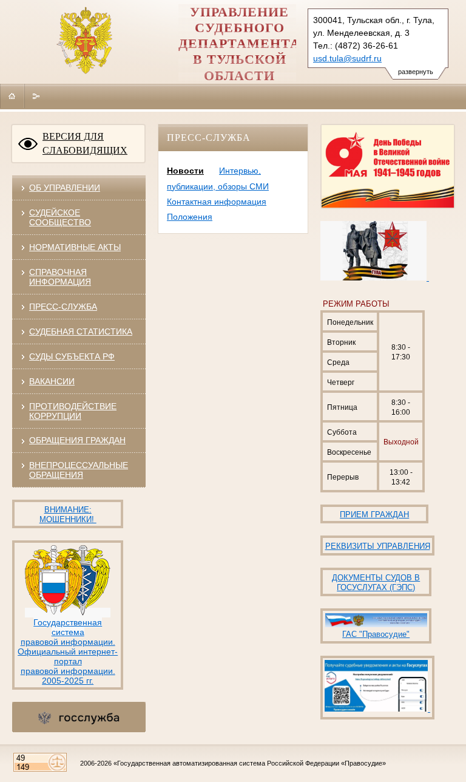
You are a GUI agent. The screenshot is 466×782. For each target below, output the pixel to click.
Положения (189, 217)
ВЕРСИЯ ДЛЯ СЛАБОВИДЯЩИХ (84, 143)
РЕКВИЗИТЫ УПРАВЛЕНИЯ (377, 546)
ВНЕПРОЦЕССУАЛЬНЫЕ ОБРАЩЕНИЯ (78, 470)
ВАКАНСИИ (52, 381)
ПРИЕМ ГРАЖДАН (374, 514)
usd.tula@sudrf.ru (347, 58)
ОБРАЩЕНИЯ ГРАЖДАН (77, 440)
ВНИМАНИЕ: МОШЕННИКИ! (67, 514)
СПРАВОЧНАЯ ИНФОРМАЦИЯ (60, 277)
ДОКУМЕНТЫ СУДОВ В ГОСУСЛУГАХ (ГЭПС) (376, 582)
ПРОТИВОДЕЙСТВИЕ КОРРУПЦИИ (72, 411)
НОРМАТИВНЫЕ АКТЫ (75, 247)
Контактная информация (216, 201)
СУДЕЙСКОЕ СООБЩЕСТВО (60, 217)
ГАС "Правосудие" (376, 634)
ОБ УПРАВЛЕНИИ (64, 187)
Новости (185, 170)
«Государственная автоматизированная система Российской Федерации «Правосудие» (249, 763)
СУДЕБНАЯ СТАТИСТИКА (80, 331)
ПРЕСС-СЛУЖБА (63, 306)
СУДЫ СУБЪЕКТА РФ (72, 356)
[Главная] (12, 96)
